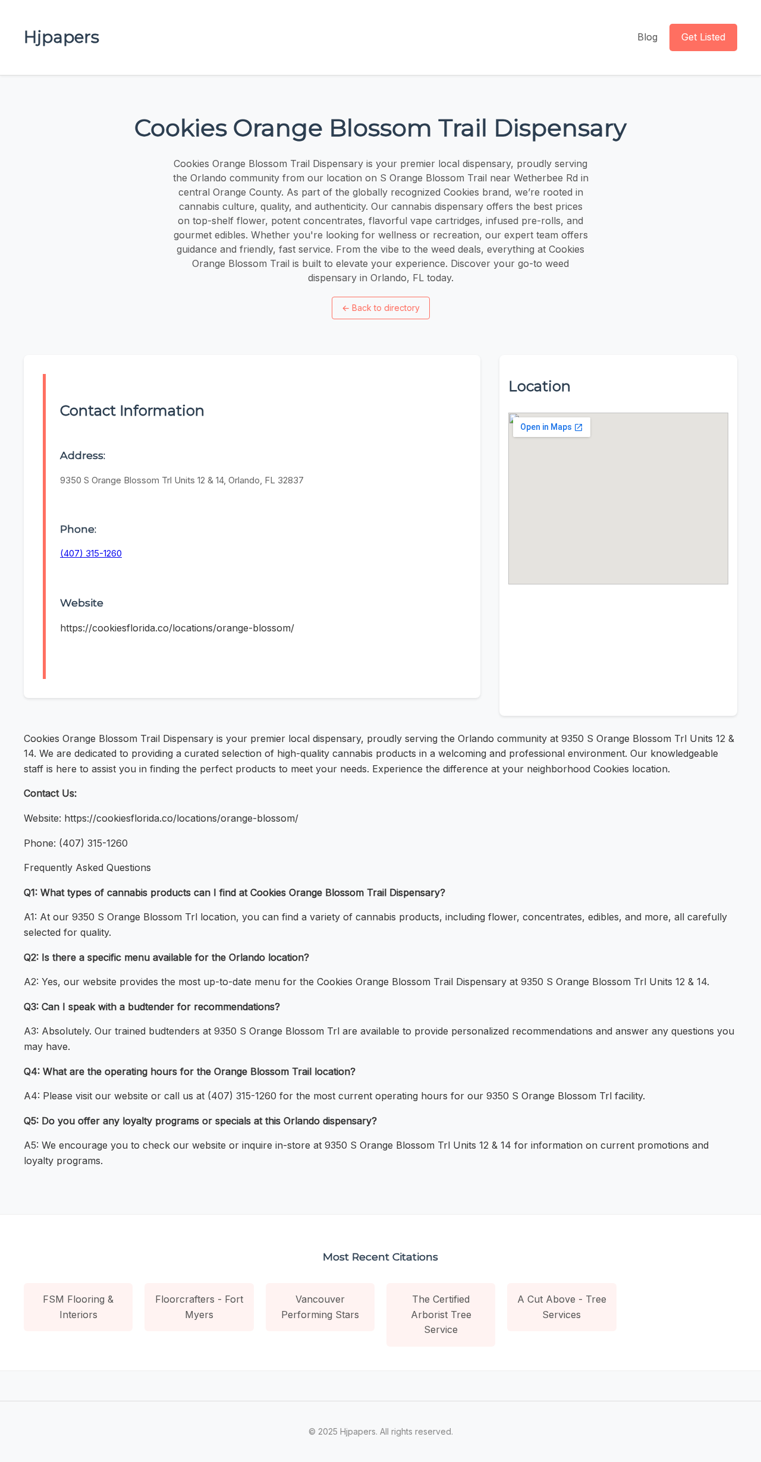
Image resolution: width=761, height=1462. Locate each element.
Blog (647, 37)
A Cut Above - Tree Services (561, 1306)
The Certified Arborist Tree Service (441, 1314)
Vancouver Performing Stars (320, 1306)
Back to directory (381, 308)
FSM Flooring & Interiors (78, 1306)
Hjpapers (61, 37)
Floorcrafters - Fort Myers (199, 1306)
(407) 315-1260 (91, 553)
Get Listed (703, 37)
